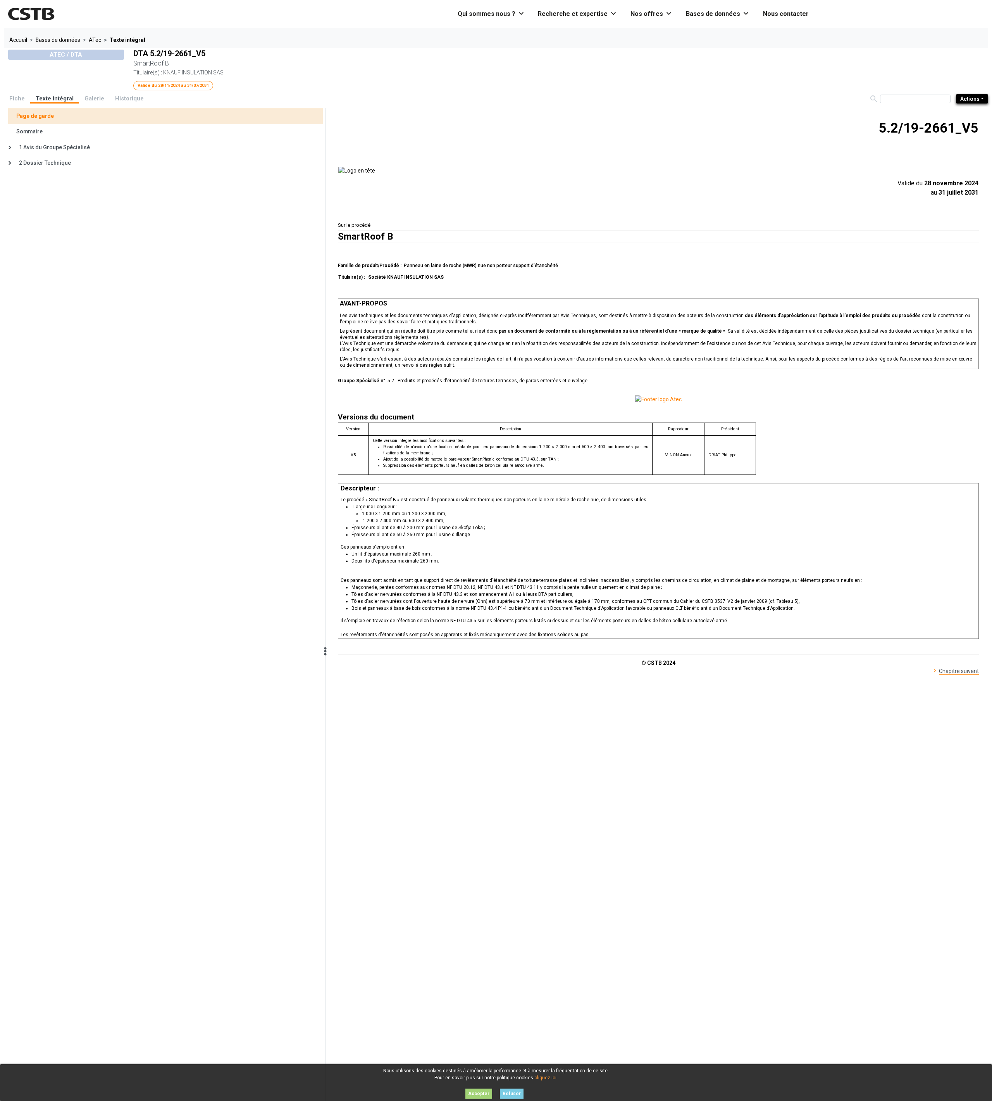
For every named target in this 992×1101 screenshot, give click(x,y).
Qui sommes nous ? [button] (491, 13)
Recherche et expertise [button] (577, 13)
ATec (95, 40)
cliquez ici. (546, 1077)
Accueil (18, 40)
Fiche (17, 98)
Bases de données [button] (717, 13)
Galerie (94, 98)
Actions (970, 99)
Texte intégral (55, 98)
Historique (129, 98)
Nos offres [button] (651, 13)
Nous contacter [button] (786, 13)
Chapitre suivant (959, 671)
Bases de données (58, 40)
